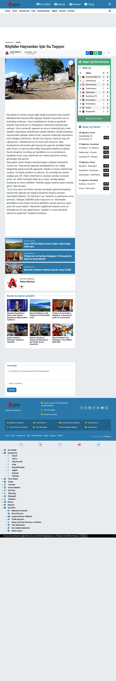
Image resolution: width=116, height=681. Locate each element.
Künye (10, 502)
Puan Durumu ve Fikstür (19, 427)
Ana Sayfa (12, 450)
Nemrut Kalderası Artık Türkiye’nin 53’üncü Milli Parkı (40, 315)
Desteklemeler (43, 11)
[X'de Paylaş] (91, 53)
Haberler (9, 42)
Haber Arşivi (92, 427)
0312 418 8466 (49, 410)
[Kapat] (114, 535)
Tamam (83, 536)
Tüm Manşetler (41, 427)
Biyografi (12, 496)
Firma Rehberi (14, 487)
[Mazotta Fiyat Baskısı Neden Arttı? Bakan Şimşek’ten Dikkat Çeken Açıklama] (17, 305)
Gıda (33, 11)
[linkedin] (99, 445)
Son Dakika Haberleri (69, 427)
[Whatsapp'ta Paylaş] (96, 53)
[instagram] (60, 445)
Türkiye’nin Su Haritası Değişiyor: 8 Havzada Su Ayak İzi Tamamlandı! (62, 315)
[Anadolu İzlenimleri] (13, 4)
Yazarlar (76, 4)
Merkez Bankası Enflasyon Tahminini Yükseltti (15, 340)
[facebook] (21, 445)
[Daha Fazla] (100, 53)
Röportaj (12, 493)
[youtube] (79, 445)
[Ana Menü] (110, 10)
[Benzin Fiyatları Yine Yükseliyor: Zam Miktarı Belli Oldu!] (62, 330)
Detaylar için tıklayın (94, 118)
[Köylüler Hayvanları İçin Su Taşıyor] (40, 78)
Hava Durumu (41, 423)
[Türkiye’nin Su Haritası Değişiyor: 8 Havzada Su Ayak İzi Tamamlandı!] (62, 305)
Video (10, 482)
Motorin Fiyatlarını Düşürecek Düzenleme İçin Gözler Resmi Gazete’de (39, 341)
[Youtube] (102, 408)
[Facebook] (81, 408)
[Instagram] (94, 408)
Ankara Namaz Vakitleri (71, 423)
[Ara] (110, 4)
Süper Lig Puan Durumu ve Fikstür (26, 522)
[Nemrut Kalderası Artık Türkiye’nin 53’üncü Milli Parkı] (40, 305)
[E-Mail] (22, 287)
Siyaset (62, 11)
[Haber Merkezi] (12, 283)
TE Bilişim (107, 436)
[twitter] (41, 445)
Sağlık (54, 11)
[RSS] (106, 408)
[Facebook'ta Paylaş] (87, 53)
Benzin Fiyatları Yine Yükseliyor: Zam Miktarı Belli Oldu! (62, 340)
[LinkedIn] (98, 408)
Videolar (61, 4)
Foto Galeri (45, 4)
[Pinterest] (90, 408)
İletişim (11, 505)
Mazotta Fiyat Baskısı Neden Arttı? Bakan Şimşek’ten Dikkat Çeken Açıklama (17, 316)
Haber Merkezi (27, 281)
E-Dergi (90, 4)
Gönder (12, 390)
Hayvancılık (24, 11)
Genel (7, 11)
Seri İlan (11, 490)
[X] (85, 408)
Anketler (12, 499)
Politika (71, 11)
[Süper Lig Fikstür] (108, 127)
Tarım (14, 11)
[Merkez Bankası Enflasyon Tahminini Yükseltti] (17, 330)
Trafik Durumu (93, 423)
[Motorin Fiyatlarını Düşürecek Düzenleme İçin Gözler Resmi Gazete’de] (40, 330)
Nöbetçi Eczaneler (17, 423)
